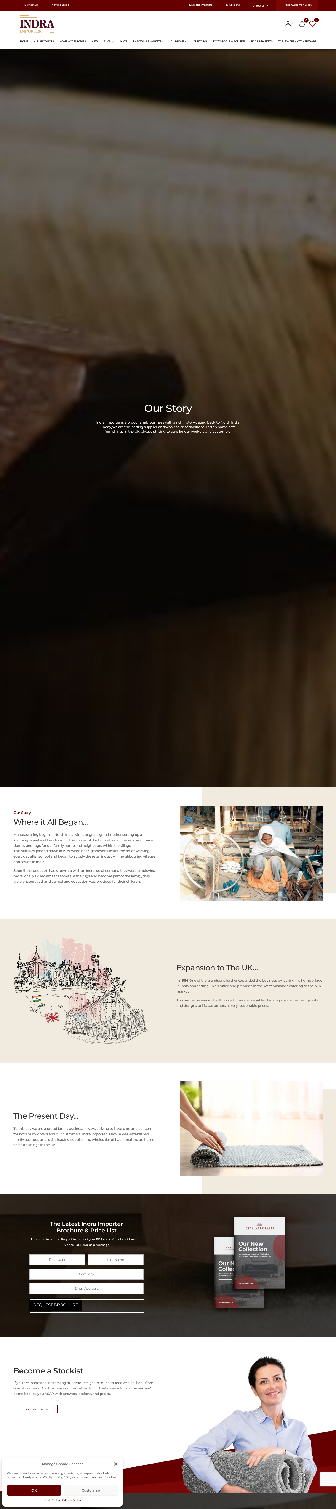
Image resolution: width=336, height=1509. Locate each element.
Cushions (177, 41)
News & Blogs (60, 5)
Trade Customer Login (297, 5)
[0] (302, 23)
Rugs (107, 41)
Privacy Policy (71, 1500)
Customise (91, 1490)
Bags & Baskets (262, 41)
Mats (123, 41)
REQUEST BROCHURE (55, 1304)
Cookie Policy (51, 1500)
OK (34, 1490)
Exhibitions (233, 5)
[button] (115, 1464)
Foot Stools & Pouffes (229, 41)
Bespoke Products (201, 5)
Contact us (31, 5)
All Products (44, 41)
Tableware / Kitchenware (297, 41)
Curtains (200, 41)
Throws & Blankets (147, 41)
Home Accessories (72, 41)
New (94, 41)
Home (24, 41)
